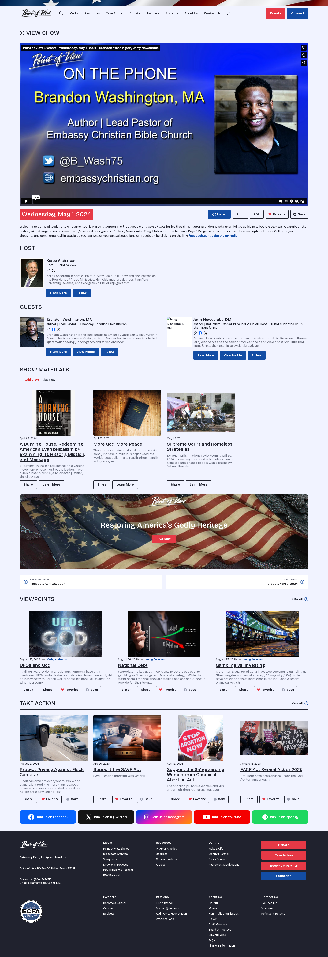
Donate (275, 13)
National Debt (133, 665)
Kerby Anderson (60, 260)
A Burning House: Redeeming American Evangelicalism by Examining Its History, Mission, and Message (52, 451)
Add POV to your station (171, 913)
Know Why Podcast (115, 864)
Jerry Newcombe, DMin (214, 319)
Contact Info (269, 903)
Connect (297, 13)
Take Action (284, 855)
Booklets (161, 854)
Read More (58, 293)
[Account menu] (229, 13)
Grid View (31, 380)
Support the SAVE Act (117, 769)
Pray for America (166, 848)
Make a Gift (216, 848)
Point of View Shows (116, 848)
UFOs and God (35, 665)
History (213, 903)
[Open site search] (61, 13)
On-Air (212, 919)
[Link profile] (48, 270)
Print (240, 214)
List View (49, 380)
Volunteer (267, 908)
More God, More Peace (117, 444)
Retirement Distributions (224, 864)
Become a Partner (284, 865)
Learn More (51, 484)
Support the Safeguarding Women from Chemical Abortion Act (195, 774)
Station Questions (167, 908)
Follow (82, 293)
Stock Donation (218, 859)
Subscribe (283, 876)
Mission (213, 908)
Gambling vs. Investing (240, 665)
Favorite (279, 214)
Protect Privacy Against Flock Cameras (52, 772)
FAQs (212, 940)
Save (301, 214)
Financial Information (222, 945)
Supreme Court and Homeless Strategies (200, 446)
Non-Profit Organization (224, 913)
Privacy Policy (217, 935)
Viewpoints (110, 859)
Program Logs (165, 919)
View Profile (86, 352)
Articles (161, 864)
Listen (28, 690)
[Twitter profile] (53, 270)
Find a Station (164, 903)
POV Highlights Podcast (118, 870)
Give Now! (164, 539)
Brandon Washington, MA (69, 319)
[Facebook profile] (53, 329)
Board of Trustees (220, 929)
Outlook (108, 908)
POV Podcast (111, 875)
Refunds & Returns (273, 913)
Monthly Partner (219, 854)
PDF (257, 214)
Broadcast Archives (115, 854)
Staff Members (218, 924)
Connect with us (166, 859)
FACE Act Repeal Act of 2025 (271, 769)
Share (28, 484)
